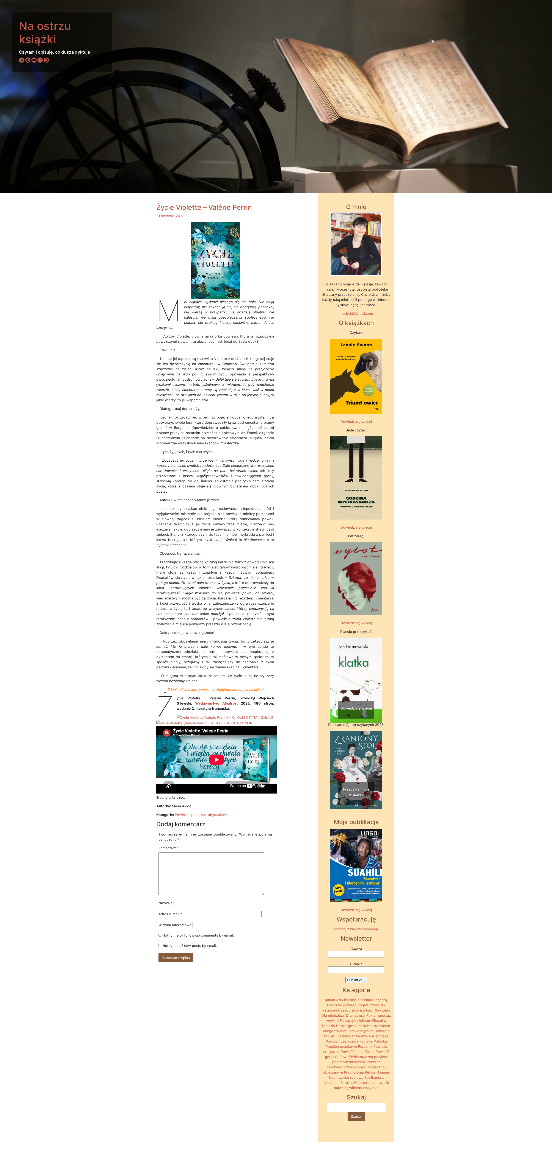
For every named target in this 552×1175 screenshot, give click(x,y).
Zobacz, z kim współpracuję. (356, 929)
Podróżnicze (336, 1041)
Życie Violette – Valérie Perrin (204, 207)
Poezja (352, 1041)
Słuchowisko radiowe (346, 1077)
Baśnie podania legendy (368, 1000)
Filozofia (379, 1020)
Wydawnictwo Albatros (216, 703)
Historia (328, 1026)
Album (330, 1000)
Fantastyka (349, 1020)
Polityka (366, 1041)
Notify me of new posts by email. (189, 945)
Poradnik (365, 1046)
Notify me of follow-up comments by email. (198, 935)
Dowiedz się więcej (356, 421)
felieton (365, 1020)
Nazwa (165, 903)
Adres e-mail (170, 914)
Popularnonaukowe (341, 1046)
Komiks (353, 1031)
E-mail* (356, 964)
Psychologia (354, 1072)
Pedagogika (379, 1036)
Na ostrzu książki (45, 32)
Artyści (342, 1000)
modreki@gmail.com (356, 313)
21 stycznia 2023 (170, 216)
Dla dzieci (382, 1010)
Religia (370, 1072)
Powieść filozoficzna (358, 1051)
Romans (383, 1072)
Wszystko (371, 1088)
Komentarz (168, 848)
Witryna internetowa (174, 925)
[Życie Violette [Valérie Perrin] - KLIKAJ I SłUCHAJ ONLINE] (205, 723)
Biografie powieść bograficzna (352, 1005)
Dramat (352, 1015)
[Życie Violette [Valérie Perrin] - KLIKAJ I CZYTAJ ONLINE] (225, 717)
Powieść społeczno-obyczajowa (201, 814)
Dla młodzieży (333, 1015)
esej (362, 1015)
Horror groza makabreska (357, 1026)
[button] (334, 672)
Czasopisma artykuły (355, 1010)
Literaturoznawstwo (352, 1036)
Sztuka (346, 1082)
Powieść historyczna (356, 1057)
